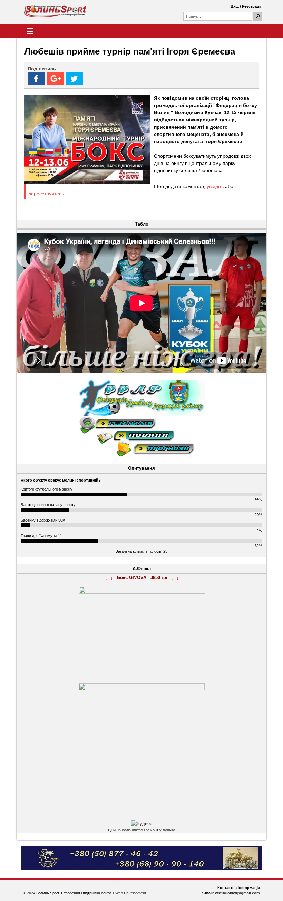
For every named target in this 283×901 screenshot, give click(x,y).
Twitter (74, 78)
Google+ (55, 78)
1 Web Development (129, 893)
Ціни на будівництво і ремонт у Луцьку (141, 830)
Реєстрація (252, 6)
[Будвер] (141, 824)
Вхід (235, 6)
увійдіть (215, 186)
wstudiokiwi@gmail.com (237, 893)
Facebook (36, 78)
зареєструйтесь (46, 193)
